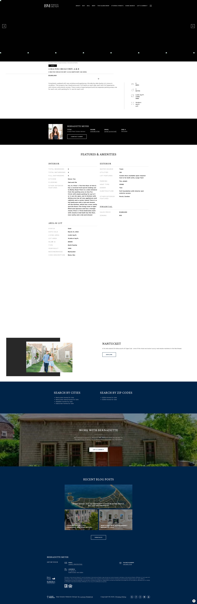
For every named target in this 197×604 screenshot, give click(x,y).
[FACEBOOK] (136, 596)
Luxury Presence (86, 597)
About (78, 5)
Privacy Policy (121, 597)
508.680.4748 (95, 131)
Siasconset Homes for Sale (65, 403)
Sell (88, 5)
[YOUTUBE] (144, 596)
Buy (83, 5)
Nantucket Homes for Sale (65, 397)
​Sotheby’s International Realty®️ (72, 577)
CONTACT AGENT (77, 136)
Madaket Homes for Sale (64, 401)
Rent (93, 5)
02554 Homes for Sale (109, 397)
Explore (109, 354)
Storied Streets (117, 5)
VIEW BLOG (98, 537)
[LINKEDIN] (131, 596)
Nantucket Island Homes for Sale (67, 399)
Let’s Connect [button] (98, 449)
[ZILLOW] (148, 596)
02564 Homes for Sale (109, 399)
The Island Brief (103, 5)
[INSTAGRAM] (140, 596)
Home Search (130, 5)
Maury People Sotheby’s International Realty (82, 578)
